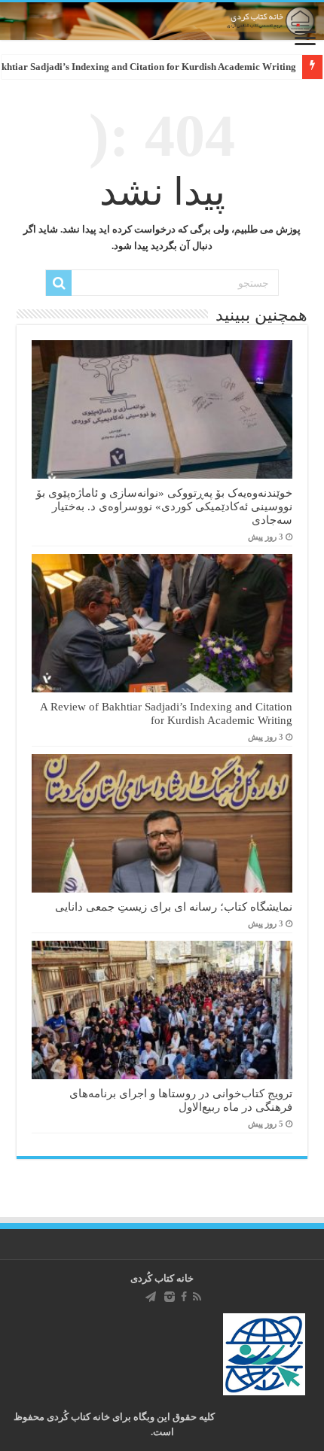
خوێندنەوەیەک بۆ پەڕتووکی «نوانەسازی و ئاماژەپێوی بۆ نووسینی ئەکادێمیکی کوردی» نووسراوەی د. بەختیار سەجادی (164, 506)
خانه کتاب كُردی (162, 1278)
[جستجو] (59, 283)
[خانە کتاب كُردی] (162, 21)
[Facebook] (183, 1297)
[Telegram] (150, 1297)
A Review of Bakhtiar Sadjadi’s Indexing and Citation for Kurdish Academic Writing (166, 713)
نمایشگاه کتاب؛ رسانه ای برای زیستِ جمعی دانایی (173, 906)
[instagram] (169, 1297)
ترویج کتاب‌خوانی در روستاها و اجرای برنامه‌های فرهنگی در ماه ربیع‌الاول (180, 1100)
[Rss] (197, 1297)
